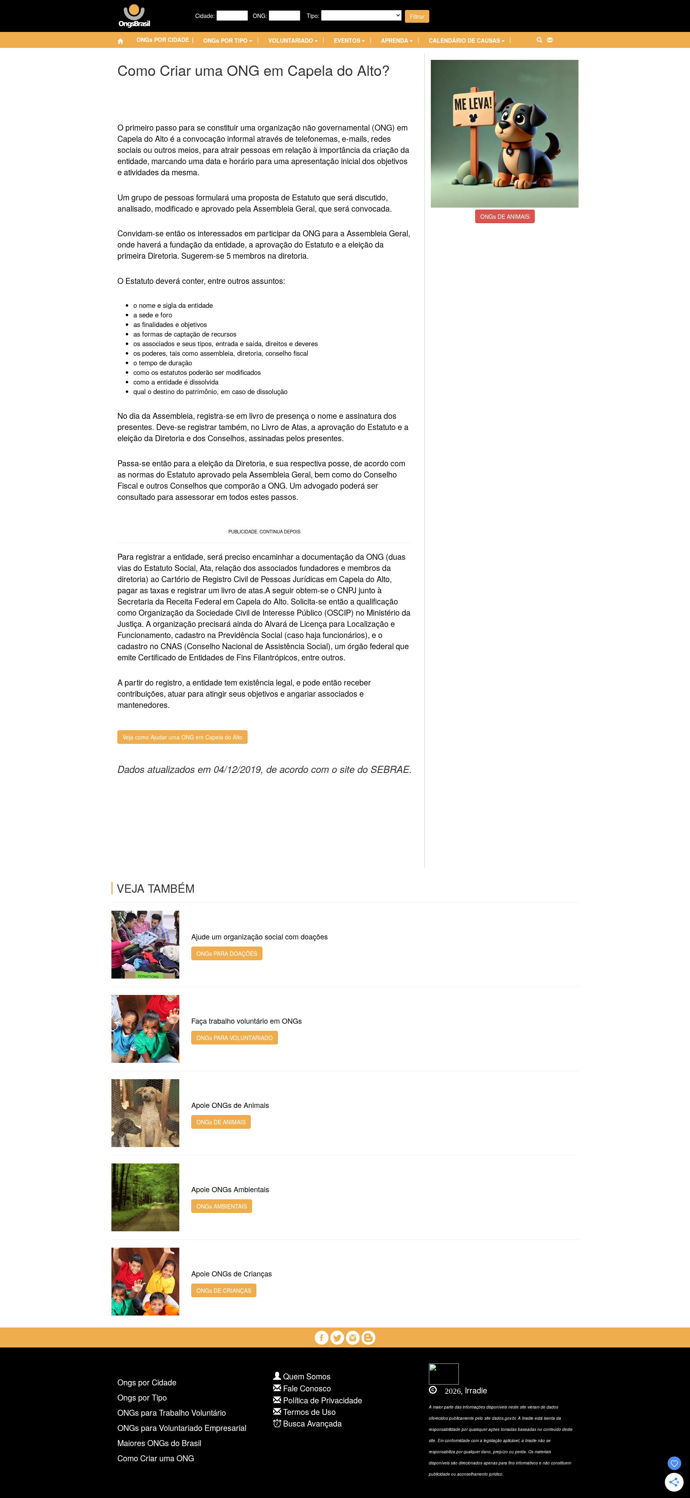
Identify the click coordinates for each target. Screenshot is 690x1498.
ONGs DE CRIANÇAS (223, 1290)
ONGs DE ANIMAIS (504, 216)
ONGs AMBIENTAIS (221, 1206)
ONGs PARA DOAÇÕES (226, 953)
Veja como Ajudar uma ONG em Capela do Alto (182, 737)
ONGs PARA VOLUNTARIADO (234, 1038)
